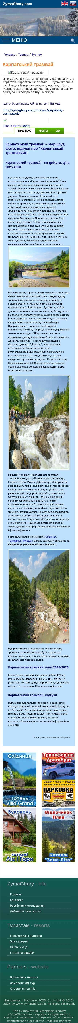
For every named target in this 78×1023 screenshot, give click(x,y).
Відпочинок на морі (24, 977)
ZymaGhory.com (17, 4)
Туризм (23, 54)
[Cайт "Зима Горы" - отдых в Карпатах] (73, 3)
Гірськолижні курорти (26, 935)
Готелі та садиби (22, 952)
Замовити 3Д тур (22, 983)
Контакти (16, 900)
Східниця (50, 536)
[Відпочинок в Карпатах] (39, 21)
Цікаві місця (18, 947)
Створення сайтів (22, 988)
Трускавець (15, 540)
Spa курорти (19, 941)
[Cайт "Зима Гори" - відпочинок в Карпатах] (64, 3)
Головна (9, 54)
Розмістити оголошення (27, 905)
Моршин (28, 540)
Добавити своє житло (25, 911)
